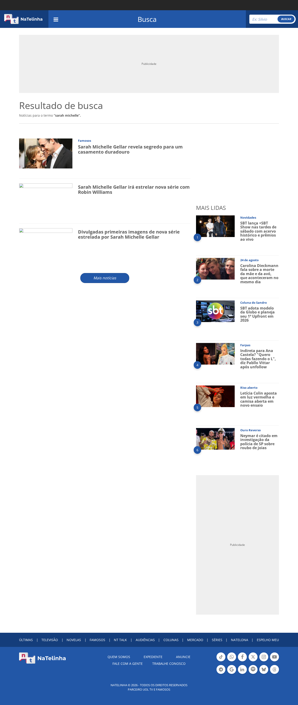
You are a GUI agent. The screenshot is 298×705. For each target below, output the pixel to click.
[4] (215, 353)
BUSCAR (286, 19)
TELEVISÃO (49, 640)
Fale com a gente (127, 663)
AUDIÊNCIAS (145, 640)
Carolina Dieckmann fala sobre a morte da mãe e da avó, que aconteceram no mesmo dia (259, 273)
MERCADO (195, 640)
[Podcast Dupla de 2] (253, 669)
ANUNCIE (183, 657)
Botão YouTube (274, 660)
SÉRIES (217, 640)
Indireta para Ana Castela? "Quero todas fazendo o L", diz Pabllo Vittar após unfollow (258, 358)
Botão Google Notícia (231, 673)
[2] (215, 268)
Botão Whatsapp (231, 660)
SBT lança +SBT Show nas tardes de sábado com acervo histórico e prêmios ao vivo (258, 231)
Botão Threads (274, 673)
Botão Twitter (253, 660)
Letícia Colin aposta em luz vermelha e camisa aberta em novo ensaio (258, 399)
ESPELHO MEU (268, 640)
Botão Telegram (221, 673)
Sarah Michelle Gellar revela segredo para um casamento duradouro (130, 149)
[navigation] (56, 19)
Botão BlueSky (263, 673)
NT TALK (120, 640)
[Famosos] (45, 153)
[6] (215, 438)
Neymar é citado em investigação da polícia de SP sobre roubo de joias (259, 442)
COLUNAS (171, 640)
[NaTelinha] (23, 19)
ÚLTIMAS (26, 640)
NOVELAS (74, 640)
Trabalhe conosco (169, 663)
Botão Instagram (263, 660)
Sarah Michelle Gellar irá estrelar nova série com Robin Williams (134, 189)
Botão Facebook (242, 660)
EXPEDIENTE (153, 657)
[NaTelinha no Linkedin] (242, 669)
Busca (147, 19)
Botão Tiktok (221, 660)
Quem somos (119, 657)
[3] (215, 311)
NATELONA (239, 640)
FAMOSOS (97, 640)
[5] (215, 396)
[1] (215, 226)
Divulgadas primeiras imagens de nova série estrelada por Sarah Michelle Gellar (129, 234)
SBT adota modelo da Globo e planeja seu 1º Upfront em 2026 (257, 314)
